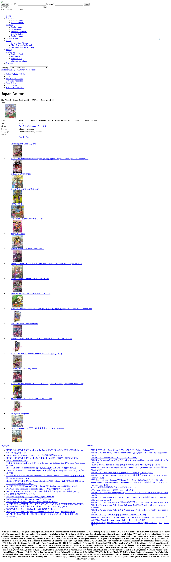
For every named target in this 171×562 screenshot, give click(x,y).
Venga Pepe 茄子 (18, 234)
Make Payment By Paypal (21, 45)
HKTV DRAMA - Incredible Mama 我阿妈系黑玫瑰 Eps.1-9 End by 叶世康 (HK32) (41, 468)
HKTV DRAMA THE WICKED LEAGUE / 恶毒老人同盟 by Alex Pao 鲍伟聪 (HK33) (42, 491)
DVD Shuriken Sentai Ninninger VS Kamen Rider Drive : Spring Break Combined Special (127, 480)
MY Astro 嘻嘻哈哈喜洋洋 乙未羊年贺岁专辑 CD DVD (30, 497)
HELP (8, 41)
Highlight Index (17, 20)
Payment (9, 63)
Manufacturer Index (19, 32)
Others (8, 76)
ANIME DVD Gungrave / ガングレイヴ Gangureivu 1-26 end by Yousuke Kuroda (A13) (47, 384)
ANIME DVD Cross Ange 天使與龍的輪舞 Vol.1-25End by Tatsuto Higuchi (122, 473)
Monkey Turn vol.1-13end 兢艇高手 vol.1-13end (30, 293)
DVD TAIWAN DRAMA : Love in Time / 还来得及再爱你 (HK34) (34, 455)
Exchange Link (17, 54)
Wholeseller (15, 56)
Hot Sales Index (17, 23)
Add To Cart (24, 137)
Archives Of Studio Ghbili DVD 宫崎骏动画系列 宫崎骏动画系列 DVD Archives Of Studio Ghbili (51, 309)
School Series (11, 85)
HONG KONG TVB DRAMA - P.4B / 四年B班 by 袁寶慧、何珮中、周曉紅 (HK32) (42, 458)
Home (8, 16)
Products (9, 25)
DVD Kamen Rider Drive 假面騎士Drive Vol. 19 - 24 (112, 490)
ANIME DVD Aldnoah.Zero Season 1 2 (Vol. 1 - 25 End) (114, 457)
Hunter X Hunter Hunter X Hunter (25, 189)
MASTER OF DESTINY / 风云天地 (21, 494)
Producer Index (17, 36)
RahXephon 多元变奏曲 (21, 174)
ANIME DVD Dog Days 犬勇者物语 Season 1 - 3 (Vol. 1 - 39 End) (118, 515)
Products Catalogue (8, 70)
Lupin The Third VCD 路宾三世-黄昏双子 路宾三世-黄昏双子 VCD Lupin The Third (46, 264)
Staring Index (16, 29)
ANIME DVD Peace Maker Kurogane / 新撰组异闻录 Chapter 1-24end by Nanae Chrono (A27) (50, 159)
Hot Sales (89, 446)
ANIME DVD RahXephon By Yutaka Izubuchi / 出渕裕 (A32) (36, 354)
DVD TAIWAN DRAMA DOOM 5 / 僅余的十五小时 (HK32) (32, 502)
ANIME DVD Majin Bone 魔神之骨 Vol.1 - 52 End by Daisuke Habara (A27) (122, 450)
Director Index (17, 34)
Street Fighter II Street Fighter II (23, 144)
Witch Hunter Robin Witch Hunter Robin (27, 249)
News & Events (12, 38)
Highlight (5, 446)
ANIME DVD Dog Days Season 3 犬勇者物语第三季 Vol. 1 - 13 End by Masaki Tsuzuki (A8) (129, 502)
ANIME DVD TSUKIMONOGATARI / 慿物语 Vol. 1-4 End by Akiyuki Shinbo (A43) (41, 486)
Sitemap (9, 50)
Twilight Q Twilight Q (20, 413)
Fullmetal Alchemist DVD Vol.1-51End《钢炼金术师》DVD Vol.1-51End (41, 339)
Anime (21, 70)
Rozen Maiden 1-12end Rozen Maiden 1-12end (30, 279)
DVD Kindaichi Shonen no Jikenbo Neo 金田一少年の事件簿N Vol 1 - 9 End (38, 489)
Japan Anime (31, 70)
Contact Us (10, 52)
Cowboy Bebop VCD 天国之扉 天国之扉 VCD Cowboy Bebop (37, 428)
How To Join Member (20, 43)
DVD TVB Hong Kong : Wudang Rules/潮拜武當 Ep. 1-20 (30, 509)
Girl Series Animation (14, 81)
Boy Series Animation (14, 78)
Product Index (16, 27)
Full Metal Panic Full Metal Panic (24, 324)
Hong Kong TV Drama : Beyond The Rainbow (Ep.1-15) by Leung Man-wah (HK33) (40, 512)
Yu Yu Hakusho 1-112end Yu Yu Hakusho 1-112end (31, 399)
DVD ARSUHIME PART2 (17, 460)
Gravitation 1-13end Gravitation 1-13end (27, 219)
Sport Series (11, 83)
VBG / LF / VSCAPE (15, 88)
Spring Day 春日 (18, 204)
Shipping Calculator (19, 61)
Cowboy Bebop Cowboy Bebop (24, 369)
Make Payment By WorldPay (22, 47)
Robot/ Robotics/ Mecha (15, 74)
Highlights (10, 18)
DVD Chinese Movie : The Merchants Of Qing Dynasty (28, 499)
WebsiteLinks (16, 59)
